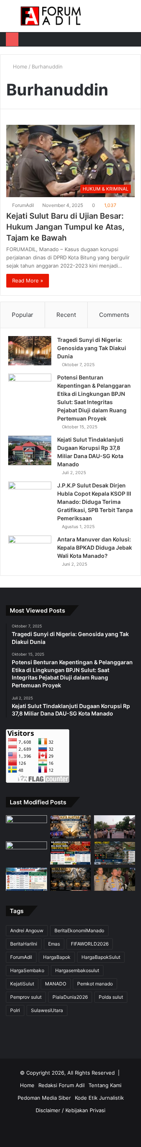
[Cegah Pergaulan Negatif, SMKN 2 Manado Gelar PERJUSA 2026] (114, 826)
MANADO (55, 984)
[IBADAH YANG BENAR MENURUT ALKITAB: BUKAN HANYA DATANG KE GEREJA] (70, 826)
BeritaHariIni (23, 944)
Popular (22, 314)
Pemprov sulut (26, 997)
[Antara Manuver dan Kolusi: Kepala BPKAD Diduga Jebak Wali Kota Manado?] (29, 550)
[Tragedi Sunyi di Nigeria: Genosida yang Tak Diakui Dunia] (29, 350)
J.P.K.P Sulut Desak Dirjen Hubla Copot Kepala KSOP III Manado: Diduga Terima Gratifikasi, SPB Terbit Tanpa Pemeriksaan (95, 501)
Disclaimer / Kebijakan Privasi (70, 1110)
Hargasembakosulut (77, 970)
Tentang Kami (105, 1085)
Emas (54, 944)
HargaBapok (56, 957)
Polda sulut (111, 997)
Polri (15, 1010)
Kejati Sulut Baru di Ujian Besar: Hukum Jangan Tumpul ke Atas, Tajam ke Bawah (65, 227)
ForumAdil (23, 205)
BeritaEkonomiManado (79, 930)
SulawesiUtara (47, 1010)
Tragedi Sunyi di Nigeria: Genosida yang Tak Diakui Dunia (91, 348)
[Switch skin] (117, 19)
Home (19, 66)
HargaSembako (27, 970)
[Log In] (104, 19)
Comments (114, 314)
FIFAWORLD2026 (89, 944)
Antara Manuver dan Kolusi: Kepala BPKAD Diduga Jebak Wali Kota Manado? (94, 547)
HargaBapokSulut (100, 957)
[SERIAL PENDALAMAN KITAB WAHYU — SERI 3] (70, 879)
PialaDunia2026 (70, 997)
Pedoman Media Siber (44, 1098)
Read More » (27, 280)
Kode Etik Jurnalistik (99, 1098)
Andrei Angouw (26, 930)
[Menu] (10, 19)
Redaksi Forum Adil (61, 1085)
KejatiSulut (22, 984)
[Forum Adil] (51, 16)
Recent (66, 314)
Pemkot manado (95, 984)
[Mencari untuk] (131, 19)
